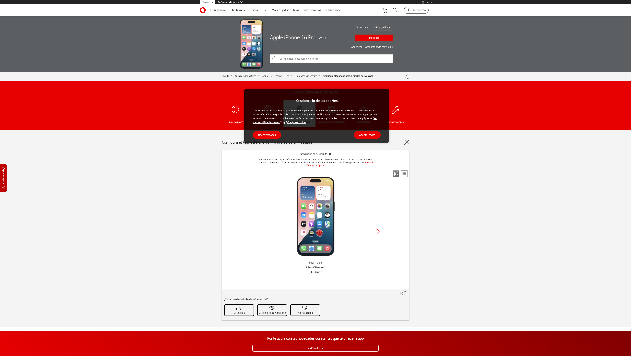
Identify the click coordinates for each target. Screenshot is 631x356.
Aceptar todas (367, 135)
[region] (316, 116)
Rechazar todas (267, 135)
